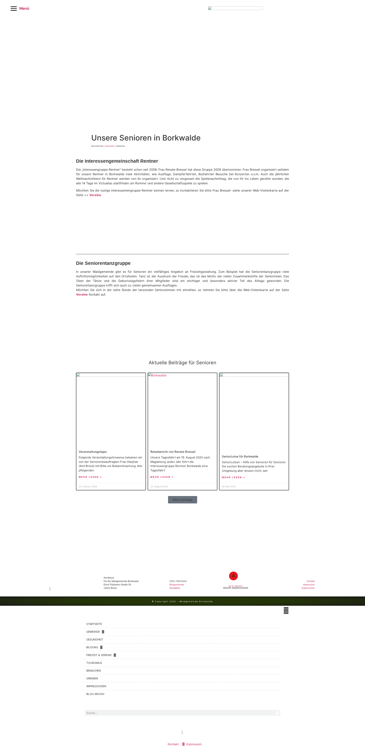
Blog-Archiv (95, 694)
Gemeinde (93, 631)
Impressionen (96, 686)
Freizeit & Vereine (99, 655)
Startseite (109, 146)
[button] (182, 499)
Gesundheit (94, 639)
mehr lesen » (90, 477)
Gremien (92, 678)
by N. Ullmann (236, 586)
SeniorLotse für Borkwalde (240, 456)
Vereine (95, 195)
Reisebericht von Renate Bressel (172, 452)
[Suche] (277, 713)
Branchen (93, 670)
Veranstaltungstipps (93, 452)
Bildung (92, 647)
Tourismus (94, 662)
